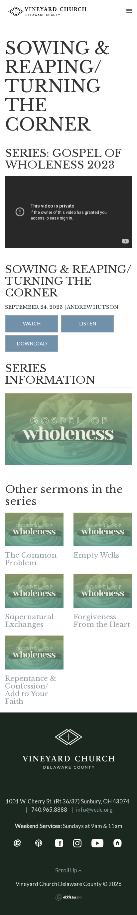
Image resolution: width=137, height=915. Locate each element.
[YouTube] (97, 842)
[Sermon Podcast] (39, 842)
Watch (32, 323)
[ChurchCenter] (117, 842)
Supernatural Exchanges (29, 621)
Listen (87, 323)
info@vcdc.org (94, 809)
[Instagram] (77, 842)
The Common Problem (31, 559)
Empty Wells (96, 555)
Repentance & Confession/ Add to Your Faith (30, 690)
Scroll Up (66, 870)
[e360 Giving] (17, 842)
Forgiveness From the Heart (101, 621)
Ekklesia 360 (68, 897)
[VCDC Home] (68, 749)
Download (32, 343)
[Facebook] (59, 842)
